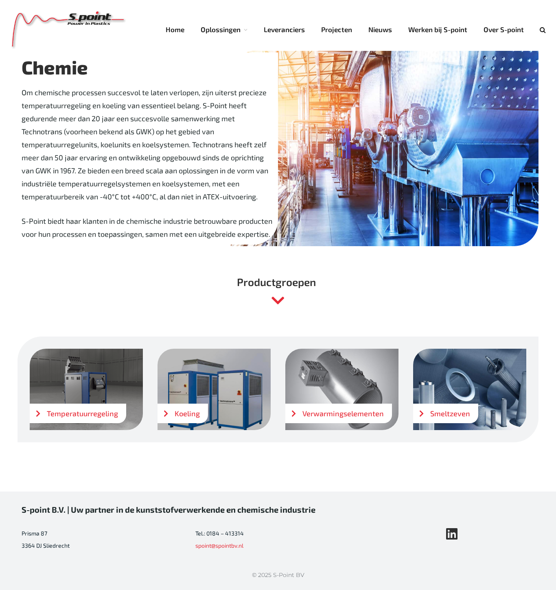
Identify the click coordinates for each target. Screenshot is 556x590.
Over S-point (504, 29)
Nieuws (380, 29)
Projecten (336, 29)
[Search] (542, 29)
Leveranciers (284, 29)
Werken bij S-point (437, 29)
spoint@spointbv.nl (219, 545)
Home (175, 29)
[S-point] (69, 29)
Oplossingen (221, 29)
